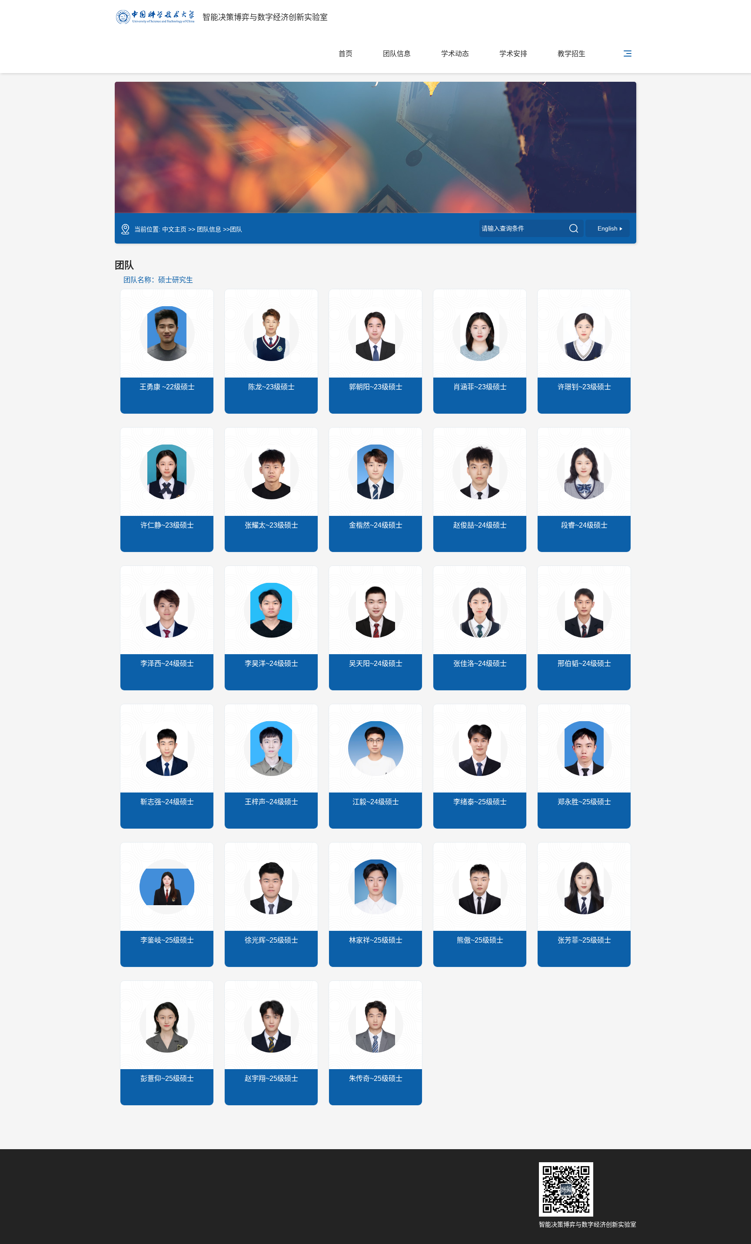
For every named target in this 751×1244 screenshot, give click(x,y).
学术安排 (513, 53)
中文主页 (174, 229)
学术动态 (455, 53)
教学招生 (571, 53)
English (608, 228)
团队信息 (397, 53)
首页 (345, 53)
